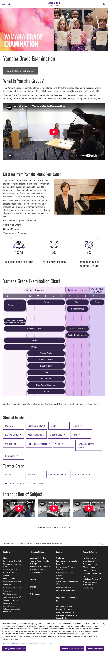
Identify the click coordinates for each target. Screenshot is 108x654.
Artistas (33, 586)
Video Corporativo (89, 561)
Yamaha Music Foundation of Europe (40, 562)
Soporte (59, 551)
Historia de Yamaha (90, 579)
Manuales (60, 578)
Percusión (7, 584)
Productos (7, 551)
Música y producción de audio (12, 565)
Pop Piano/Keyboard (37, 443)
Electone (32, 474)
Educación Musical (32, 543)
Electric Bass (56, 434)
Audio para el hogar (10, 597)
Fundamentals (56, 474)
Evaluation (10, 455)
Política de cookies (45, 643)
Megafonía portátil (10, 594)
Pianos (5, 558)
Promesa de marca (90, 564)
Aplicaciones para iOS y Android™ (12, 610)
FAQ (58, 564)
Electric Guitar (11, 434)
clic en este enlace (10, 639)
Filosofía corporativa (90, 570)
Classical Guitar (35, 425)
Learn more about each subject (52, 527)
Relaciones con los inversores (90, 583)
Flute (74, 434)
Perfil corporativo (89, 558)
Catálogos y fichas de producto (64, 574)
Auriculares (7, 591)
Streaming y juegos (10, 600)
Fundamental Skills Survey (86, 445)
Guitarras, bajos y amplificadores (10, 571)
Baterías (6, 575)
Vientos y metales (10, 578)
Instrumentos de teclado (12, 561)
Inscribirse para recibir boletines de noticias (64, 607)
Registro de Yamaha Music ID (66, 599)
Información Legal (10, 643)
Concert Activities (36, 572)
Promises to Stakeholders (93, 573)
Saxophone (10, 443)
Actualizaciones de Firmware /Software (67, 582)
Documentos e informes (65, 587)
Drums (76, 425)
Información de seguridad (65, 590)
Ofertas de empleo (90, 567)
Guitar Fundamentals (15, 483)
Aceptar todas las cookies (72, 648)
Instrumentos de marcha (12, 587)
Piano (8, 425)
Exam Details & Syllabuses (20, 70)
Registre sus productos (65, 612)
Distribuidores (35, 594)
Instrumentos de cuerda (12, 581)
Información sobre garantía (66, 561)
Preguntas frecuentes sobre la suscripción (66, 616)
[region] (54, 637)
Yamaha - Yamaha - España (13, 543)
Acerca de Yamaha (90, 551)
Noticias (33, 579)
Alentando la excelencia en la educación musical (40, 567)
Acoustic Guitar (35, 434)
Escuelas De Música (38, 558)
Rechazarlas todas (95, 648)
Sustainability (88, 587)
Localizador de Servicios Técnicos (65, 568)
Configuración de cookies (14, 648)
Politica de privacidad (28, 643)
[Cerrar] (104, 624)
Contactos (60, 558)
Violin (53, 425)
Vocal (57, 443)
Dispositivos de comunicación (9, 604)
